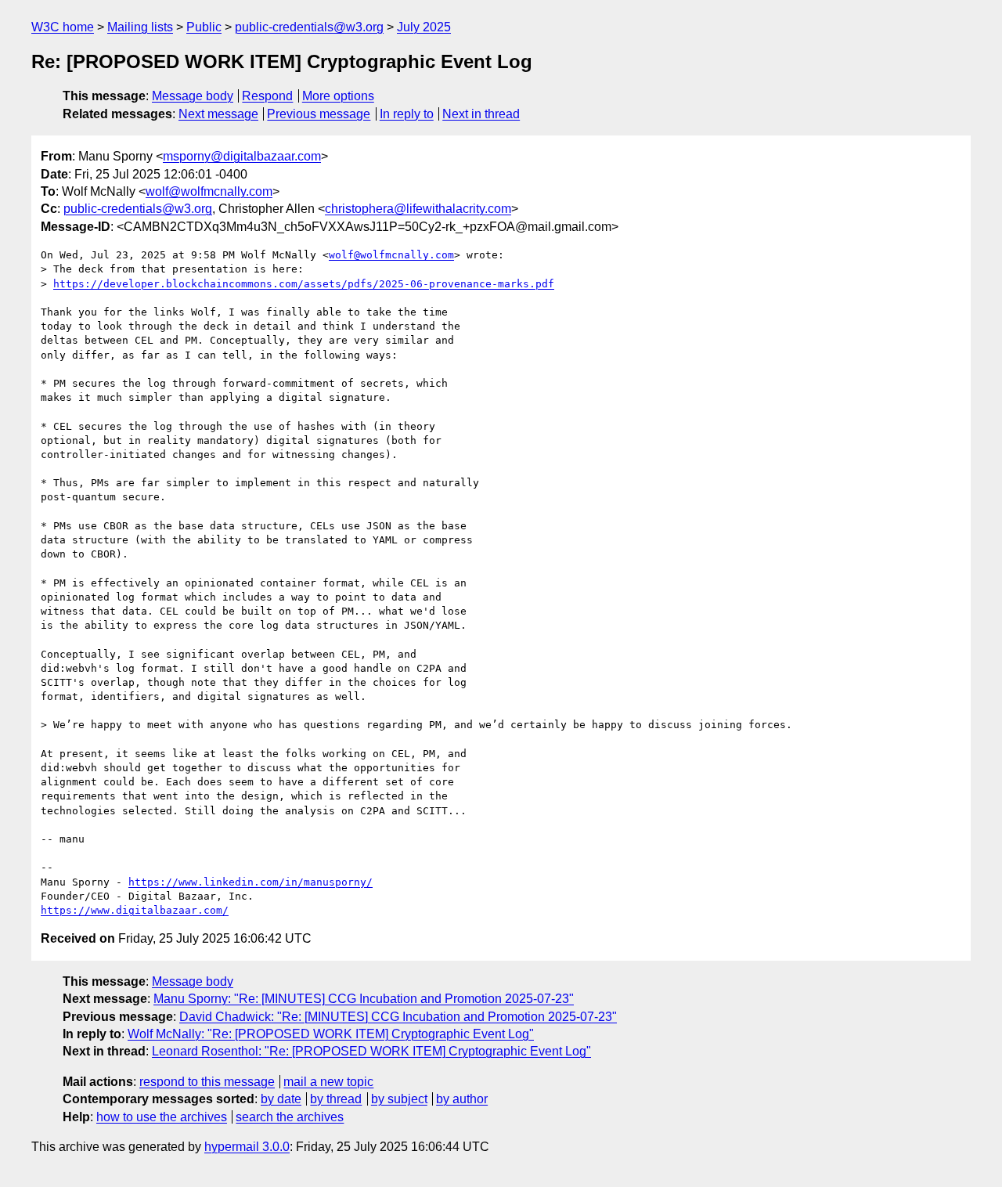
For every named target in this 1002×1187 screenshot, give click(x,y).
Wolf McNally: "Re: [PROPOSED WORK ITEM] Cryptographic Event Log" (331, 1034)
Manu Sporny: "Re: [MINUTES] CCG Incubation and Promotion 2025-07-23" (363, 998)
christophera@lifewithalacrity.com (418, 208)
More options (338, 96)
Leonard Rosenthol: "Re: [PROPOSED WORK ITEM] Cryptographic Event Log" (371, 1051)
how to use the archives (161, 1117)
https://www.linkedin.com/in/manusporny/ (250, 882)
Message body (192, 96)
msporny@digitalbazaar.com (242, 156)
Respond (267, 96)
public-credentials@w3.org (309, 27)
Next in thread (481, 114)
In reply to (407, 114)
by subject (399, 1099)
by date (281, 1099)
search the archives (290, 1117)
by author (462, 1099)
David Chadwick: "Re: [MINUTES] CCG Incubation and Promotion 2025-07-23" (398, 1016)
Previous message (318, 114)
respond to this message (207, 1081)
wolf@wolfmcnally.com (209, 191)
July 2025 (424, 27)
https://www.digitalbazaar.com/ (135, 910)
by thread (336, 1099)
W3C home (62, 27)
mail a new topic (328, 1081)
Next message (218, 114)
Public (204, 27)
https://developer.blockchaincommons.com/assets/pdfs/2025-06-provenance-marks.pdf (303, 284)
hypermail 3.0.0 (247, 1146)
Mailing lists (140, 27)
